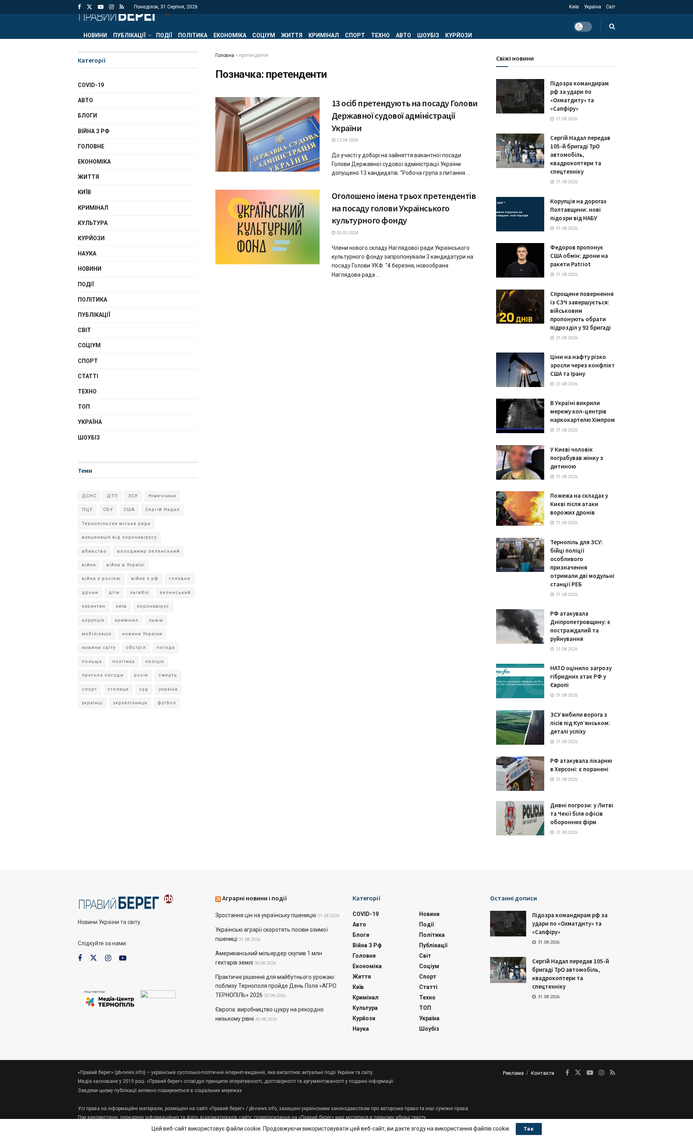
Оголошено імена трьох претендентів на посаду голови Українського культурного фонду (404, 208)
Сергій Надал (162, 509)
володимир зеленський (148, 551)
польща (92, 661)
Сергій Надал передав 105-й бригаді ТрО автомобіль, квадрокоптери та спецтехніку (580, 154)
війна (89, 564)
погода (165, 647)
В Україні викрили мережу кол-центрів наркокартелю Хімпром (582, 411)
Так (529, 1129)
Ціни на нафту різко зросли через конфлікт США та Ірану (582, 365)
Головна (224, 55)
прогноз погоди (103, 675)
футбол (167, 702)
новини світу (99, 647)
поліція (154, 661)
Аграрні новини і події (254, 898)
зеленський (175, 592)
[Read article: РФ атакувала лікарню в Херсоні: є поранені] (520, 773)
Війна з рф (93, 131)
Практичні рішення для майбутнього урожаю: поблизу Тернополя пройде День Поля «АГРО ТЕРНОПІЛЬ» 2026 (275, 986)
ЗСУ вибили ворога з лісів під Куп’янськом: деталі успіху (580, 723)
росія (141, 675)
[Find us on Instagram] (111, 7)
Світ (610, 7)
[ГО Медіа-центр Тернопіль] (109, 998)
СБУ (108, 509)
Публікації (129, 35)
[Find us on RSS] (122, 7)
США (129, 509)
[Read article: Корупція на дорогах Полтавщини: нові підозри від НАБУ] (520, 214)
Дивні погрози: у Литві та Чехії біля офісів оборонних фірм (581, 813)
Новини (95, 35)
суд (143, 689)
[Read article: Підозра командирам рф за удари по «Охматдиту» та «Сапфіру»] (520, 96)
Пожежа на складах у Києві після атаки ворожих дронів (579, 504)
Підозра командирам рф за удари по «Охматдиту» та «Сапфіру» (570, 923)
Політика (192, 35)
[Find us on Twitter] (89, 7)
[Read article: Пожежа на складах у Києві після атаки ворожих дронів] (520, 508)
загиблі (139, 592)
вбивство (94, 551)
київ (121, 606)
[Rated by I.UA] (158, 996)
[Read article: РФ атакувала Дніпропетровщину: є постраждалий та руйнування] (520, 626)
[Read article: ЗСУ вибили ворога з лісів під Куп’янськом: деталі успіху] (520, 727)
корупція (93, 620)
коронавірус (153, 606)
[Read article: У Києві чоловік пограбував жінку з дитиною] (520, 462)
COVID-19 (91, 85)
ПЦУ (87, 509)
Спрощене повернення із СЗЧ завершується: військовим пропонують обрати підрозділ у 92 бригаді (582, 310)
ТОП (84, 406)
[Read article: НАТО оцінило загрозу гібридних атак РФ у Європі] (520, 681)
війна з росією (101, 578)
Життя (291, 35)
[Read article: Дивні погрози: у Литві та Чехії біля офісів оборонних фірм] (520, 818)
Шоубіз (428, 35)
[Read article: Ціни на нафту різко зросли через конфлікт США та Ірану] (520, 370)
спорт (89, 689)
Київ (574, 7)
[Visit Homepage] (125, 14)
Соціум (263, 35)
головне (179, 578)
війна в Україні (125, 564)
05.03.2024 (346, 232)
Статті (88, 376)
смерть (167, 675)
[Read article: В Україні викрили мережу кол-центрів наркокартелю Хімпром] (520, 416)
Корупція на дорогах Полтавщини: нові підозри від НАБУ (578, 209)
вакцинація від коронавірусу (119, 537)
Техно (380, 35)
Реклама (513, 1073)
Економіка (229, 35)
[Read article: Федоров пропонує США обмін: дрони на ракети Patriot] (520, 260)
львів (156, 620)
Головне (91, 146)
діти (114, 592)
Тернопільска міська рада (116, 523)
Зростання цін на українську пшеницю (265, 915)
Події (164, 35)
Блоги (87, 115)
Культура (92, 223)
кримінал (126, 620)
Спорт (355, 35)
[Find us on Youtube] (100, 7)
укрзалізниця (130, 702)
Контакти (542, 1073)
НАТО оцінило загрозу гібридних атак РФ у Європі (581, 676)
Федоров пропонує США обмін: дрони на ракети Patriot (579, 255)
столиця (118, 689)
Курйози (458, 35)
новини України (142, 633)
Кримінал (323, 35)
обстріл (136, 647)
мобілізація (96, 633)
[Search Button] (612, 26)
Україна (592, 7)
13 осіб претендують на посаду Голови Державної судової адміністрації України (405, 115)
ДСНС (89, 496)
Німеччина (162, 496)
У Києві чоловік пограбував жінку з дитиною (576, 458)
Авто (403, 35)
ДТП (112, 496)
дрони (90, 592)
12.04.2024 (346, 140)
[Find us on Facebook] (79, 7)
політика (123, 661)
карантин (93, 606)
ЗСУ (133, 496)
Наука (87, 253)
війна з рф (144, 578)
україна (168, 689)
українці (92, 702)
